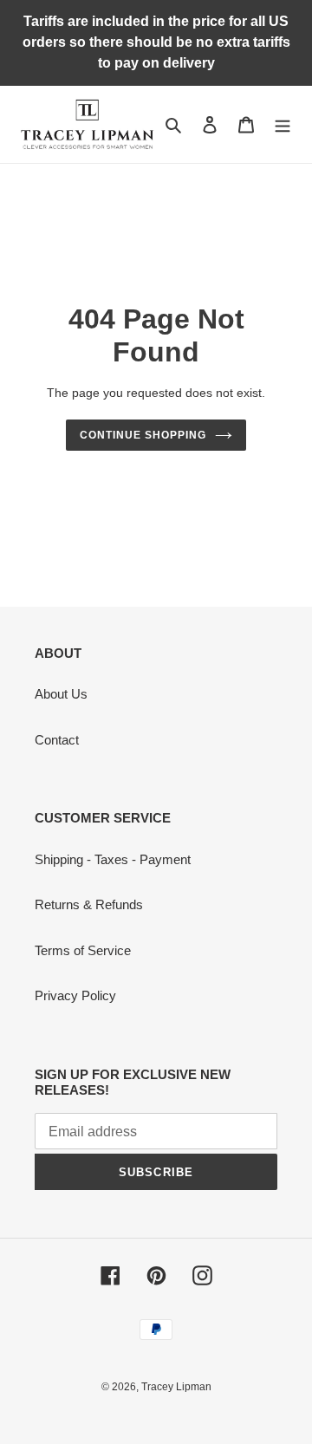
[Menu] (282, 124)
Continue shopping (143, 435)
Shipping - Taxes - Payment (113, 859)
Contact (57, 739)
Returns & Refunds (89, 904)
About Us (61, 693)
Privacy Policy (75, 995)
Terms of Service (83, 950)
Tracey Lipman (176, 1387)
